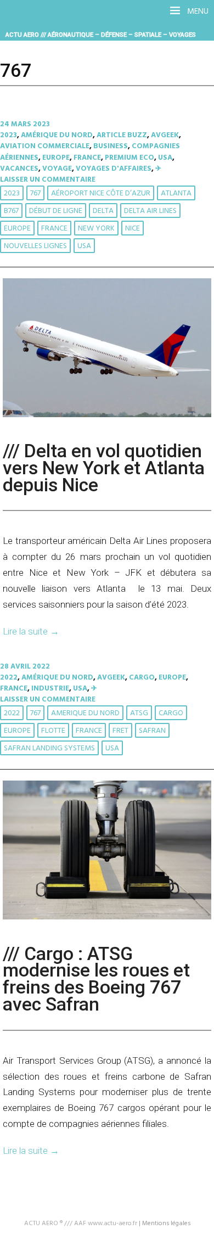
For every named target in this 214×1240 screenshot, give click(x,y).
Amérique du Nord (57, 135)
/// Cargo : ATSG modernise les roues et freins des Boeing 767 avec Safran (96, 979)
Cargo (142, 677)
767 (35, 193)
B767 (11, 211)
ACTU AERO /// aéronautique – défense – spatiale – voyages (100, 34)
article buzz (122, 135)
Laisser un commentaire (47, 180)
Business (110, 146)
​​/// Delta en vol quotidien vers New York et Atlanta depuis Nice (104, 468)
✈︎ (158, 169)
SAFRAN (152, 731)
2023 (8, 135)
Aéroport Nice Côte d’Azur (100, 193)
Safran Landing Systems (49, 748)
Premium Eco (129, 158)
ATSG (139, 713)
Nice (132, 228)
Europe (56, 158)
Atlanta (176, 193)
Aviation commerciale (44, 146)
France (87, 158)
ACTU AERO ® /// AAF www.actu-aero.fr (80, 1223)
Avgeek (165, 135)
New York (96, 228)
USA (165, 158)
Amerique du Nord (85, 713)
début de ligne (55, 211)
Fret (120, 731)
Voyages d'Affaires (113, 169)
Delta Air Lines (150, 211)
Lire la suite (31, 631)
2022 (9, 677)
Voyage (57, 169)
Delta (103, 211)
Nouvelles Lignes (35, 246)
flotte (53, 731)
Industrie (50, 688)
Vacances (19, 169)
